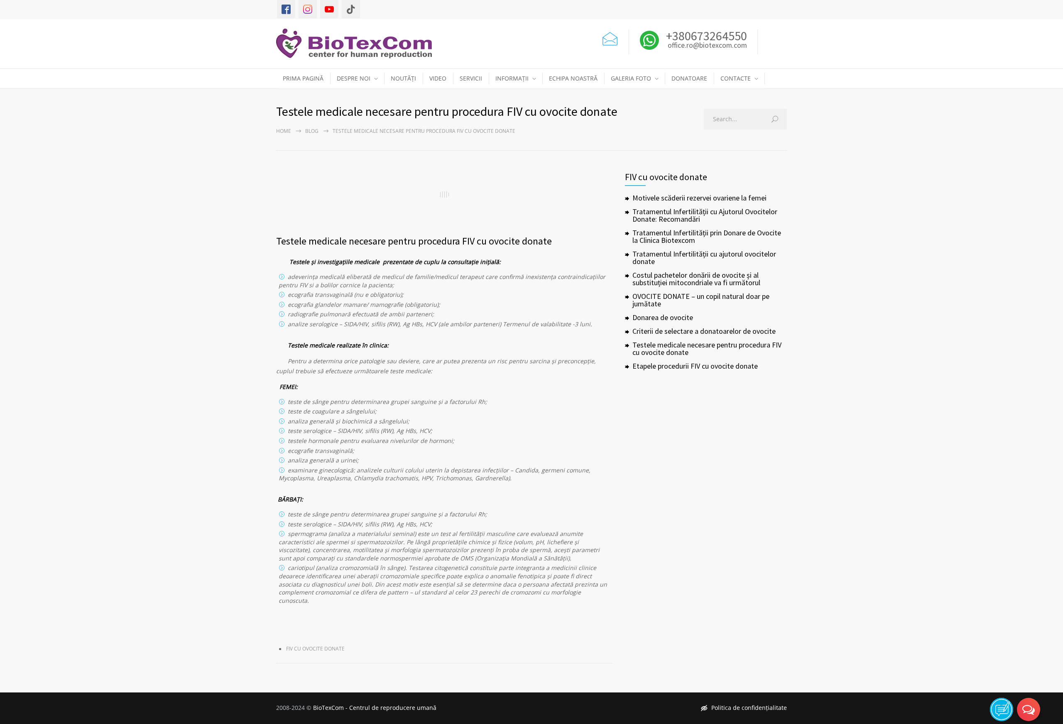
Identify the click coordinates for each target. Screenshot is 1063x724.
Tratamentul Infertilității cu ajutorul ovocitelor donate (704, 257)
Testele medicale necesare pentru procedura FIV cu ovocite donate (414, 241)
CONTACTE (735, 78)
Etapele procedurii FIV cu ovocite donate (695, 366)
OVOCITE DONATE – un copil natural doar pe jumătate (700, 299)
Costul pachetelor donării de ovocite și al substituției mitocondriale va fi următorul (696, 278)
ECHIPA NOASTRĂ (573, 78)
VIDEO (437, 78)
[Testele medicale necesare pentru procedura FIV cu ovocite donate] (444, 194)
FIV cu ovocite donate (315, 648)
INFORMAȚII (512, 78)
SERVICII (471, 78)
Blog (311, 131)
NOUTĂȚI (403, 78)
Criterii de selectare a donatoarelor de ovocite (704, 331)
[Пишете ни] (610, 37)
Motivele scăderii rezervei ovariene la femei (699, 198)
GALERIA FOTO (631, 78)
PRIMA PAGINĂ (303, 78)
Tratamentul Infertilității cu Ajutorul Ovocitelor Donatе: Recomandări (704, 215)
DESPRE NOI (353, 78)
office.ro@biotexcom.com (707, 45)
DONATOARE (689, 78)
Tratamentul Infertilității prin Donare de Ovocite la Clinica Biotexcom (706, 236)
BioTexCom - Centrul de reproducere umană (374, 708)
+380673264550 (705, 35)
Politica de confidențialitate (749, 708)
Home (283, 131)
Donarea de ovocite (662, 317)
